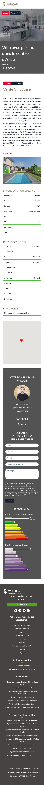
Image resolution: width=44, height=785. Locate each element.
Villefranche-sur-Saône (22, 625)
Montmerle (22, 639)
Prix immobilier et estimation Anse (22, 688)
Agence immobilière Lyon (22, 748)
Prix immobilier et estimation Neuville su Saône (22, 707)
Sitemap (33, 776)
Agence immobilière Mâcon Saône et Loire (22, 755)
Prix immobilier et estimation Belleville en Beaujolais (22, 692)
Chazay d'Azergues (22, 635)
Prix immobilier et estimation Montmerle (22, 701)
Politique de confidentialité (13, 490)
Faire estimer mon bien (22, 666)
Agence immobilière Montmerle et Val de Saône (22, 725)
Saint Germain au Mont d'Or (22, 646)
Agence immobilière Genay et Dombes (22, 745)
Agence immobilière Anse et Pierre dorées (22, 720)
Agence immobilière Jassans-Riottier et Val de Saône (22, 740)
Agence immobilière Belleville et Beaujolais (22, 735)
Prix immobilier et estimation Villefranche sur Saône (22, 683)
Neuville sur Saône (22, 628)
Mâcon (22, 649)
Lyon (22, 653)
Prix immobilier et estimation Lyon (22, 697)
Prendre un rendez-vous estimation (22, 669)
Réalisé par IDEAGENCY (19, 776)
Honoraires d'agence (30, 772)
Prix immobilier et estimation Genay (22, 704)
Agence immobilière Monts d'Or (22, 752)
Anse (22, 632)
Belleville (22, 642)
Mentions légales (14, 772)
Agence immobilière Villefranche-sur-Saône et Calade (22, 731)
